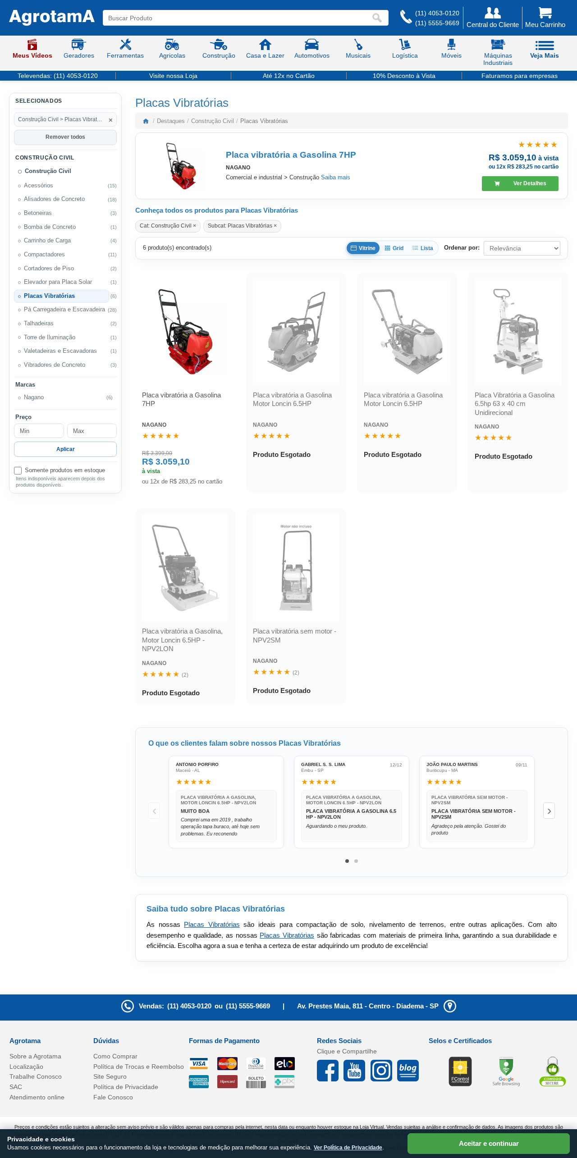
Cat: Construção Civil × (168, 226)
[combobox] (237, 18)
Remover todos (65, 137)
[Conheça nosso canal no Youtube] (356, 1070)
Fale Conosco (113, 1097)
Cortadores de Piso (49, 268)
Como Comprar (115, 1056)
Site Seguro (110, 1076)
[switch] (65, 470)
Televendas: (58, 75)
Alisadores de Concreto (54, 199)
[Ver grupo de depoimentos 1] (347, 861)
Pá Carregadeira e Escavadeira (64, 309)
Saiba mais (335, 177)
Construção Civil (48, 171)
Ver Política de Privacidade (348, 1147)
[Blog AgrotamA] (410, 1070)
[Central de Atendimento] (406, 18)
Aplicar (65, 449)
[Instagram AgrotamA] (384, 1070)
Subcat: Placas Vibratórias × (242, 226)
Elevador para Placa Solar (58, 282)
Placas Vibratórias (49, 296)
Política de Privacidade (125, 1086)
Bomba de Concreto (50, 227)
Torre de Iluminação (49, 337)
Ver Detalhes (529, 183)
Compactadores (44, 254)
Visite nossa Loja (173, 75)
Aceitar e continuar (489, 1143)
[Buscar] (379, 17)
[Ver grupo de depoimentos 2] (356, 861)
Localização (26, 1066)
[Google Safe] (506, 1071)
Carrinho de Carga (47, 240)
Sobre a (35, 1056)
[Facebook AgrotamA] (330, 1070)
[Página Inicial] (52, 18)
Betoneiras (38, 213)
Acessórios (38, 185)
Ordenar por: (462, 247)
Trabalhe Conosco (35, 1076)
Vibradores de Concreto (54, 365)
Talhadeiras (39, 323)
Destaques (171, 121)
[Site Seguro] (553, 1071)
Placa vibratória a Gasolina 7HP (291, 155)
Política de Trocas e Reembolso (138, 1066)
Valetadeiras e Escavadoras (60, 351)
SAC (15, 1086)
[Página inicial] (146, 121)
